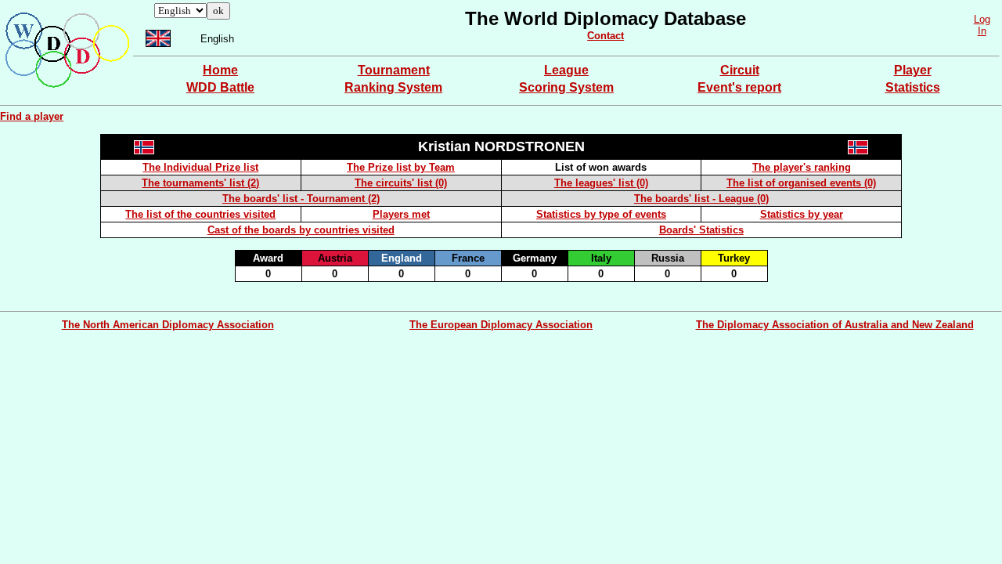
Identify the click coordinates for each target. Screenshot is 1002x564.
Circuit (739, 70)
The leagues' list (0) (601, 183)
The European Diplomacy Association (501, 325)
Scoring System (566, 87)
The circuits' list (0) (401, 183)
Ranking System (393, 87)
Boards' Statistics (701, 230)
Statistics (912, 87)
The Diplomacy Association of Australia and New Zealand (835, 325)
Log (982, 19)
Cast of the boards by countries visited (301, 230)
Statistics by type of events (601, 214)
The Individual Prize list (200, 167)
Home (220, 70)
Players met (401, 214)
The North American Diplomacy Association (168, 325)
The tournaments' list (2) (200, 183)
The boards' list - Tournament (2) (301, 198)
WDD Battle (220, 87)
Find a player (31, 116)
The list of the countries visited (200, 214)
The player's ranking (801, 167)
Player (913, 70)
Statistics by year (801, 214)
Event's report (739, 87)
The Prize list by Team (401, 167)
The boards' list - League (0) (701, 198)
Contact (605, 36)
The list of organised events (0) (801, 183)
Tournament (394, 70)
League (566, 70)
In (982, 31)
